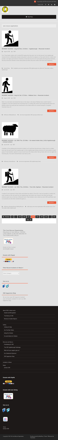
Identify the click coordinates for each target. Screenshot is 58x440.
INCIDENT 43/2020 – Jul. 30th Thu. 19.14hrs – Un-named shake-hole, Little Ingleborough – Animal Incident (28, 141)
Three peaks (47, 68)
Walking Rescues (12, 114)
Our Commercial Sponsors (10, 353)
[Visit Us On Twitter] (7, 285)
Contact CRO (7, 367)
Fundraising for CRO (9, 344)
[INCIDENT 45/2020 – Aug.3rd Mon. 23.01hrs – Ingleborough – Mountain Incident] (10, 38)
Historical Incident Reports (10, 318)
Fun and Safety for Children (10, 336)
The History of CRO (8, 315)
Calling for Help (8, 327)
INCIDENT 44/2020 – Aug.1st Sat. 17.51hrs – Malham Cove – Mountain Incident (25, 95)
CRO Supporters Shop (9, 356)
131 (46, 216)
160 (54, 216)
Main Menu (30, 17)
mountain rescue (48, 206)
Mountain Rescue (12, 206)
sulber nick (41, 68)
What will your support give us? (11, 350)
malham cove (40, 114)
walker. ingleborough (11, 208)
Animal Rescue (12, 161)
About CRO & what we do (9, 310)
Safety (4, 324)
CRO (30, 68)
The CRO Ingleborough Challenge (12, 347)
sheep (39, 161)
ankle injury (29, 206)
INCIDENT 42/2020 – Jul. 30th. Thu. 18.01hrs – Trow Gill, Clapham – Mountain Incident (27, 187)
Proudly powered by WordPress (36, 436)
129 (37, 216)
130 (42, 216)
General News (7, 68)
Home (4, 365)
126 (24, 216)
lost (38, 68)
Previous (7, 216)
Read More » (51, 64)
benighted (16, 68)
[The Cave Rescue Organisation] (5, 9)
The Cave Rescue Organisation (17, 436)
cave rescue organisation (23, 68)
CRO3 (14, 51)
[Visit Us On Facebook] (4, 285)
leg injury (34, 114)
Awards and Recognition (10, 312)
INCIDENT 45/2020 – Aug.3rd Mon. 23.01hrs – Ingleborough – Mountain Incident (26, 49)
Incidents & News (7, 362)
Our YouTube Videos (9, 330)
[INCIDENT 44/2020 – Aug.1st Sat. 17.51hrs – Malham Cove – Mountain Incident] (7, 85)
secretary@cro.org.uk (8, 249)
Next (28, 219)
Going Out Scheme (8, 333)
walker (5, 208)
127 (28, 216)
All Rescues (6, 114)
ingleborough (34, 68)
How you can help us (8, 342)
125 (20, 216)
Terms (4, 427)
